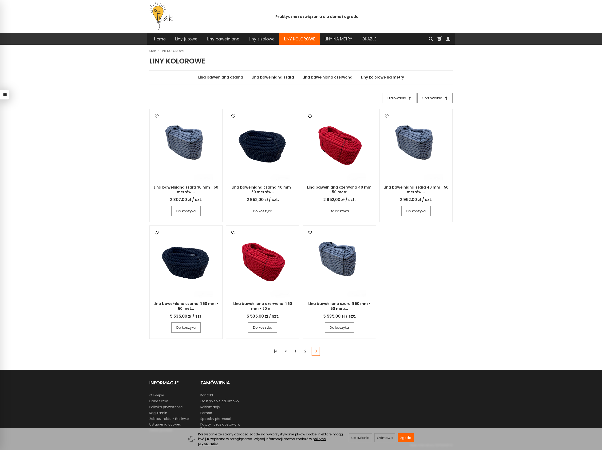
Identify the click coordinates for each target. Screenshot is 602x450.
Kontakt (206, 395)
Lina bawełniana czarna (220, 77)
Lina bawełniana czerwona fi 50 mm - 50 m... (262, 306)
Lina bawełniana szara (273, 77)
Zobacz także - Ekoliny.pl (169, 418)
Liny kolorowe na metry (382, 77)
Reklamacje (210, 407)
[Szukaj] (430, 39)
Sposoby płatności (215, 418)
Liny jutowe (186, 39)
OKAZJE (369, 39)
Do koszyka (186, 211)
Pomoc (206, 413)
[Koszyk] (439, 39)
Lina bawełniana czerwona (327, 77)
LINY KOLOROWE (299, 39)
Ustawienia (360, 437)
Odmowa (385, 437)
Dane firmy (158, 401)
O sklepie (156, 395)
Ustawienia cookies (165, 424)
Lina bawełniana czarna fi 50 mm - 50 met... (186, 306)
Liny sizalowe (262, 39)
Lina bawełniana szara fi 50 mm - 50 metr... (339, 306)
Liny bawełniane (223, 39)
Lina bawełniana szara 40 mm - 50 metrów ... (416, 189)
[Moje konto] (448, 39)
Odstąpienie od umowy (219, 401)
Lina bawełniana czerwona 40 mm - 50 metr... (339, 189)
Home (160, 39)
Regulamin (158, 413)
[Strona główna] (161, 16)
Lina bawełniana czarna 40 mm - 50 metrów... (263, 189)
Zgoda (405, 437)
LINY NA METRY (338, 39)
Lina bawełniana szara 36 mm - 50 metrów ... (186, 189)
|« (275, 351)
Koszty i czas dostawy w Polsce (220, 426)
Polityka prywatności (166, 407)
